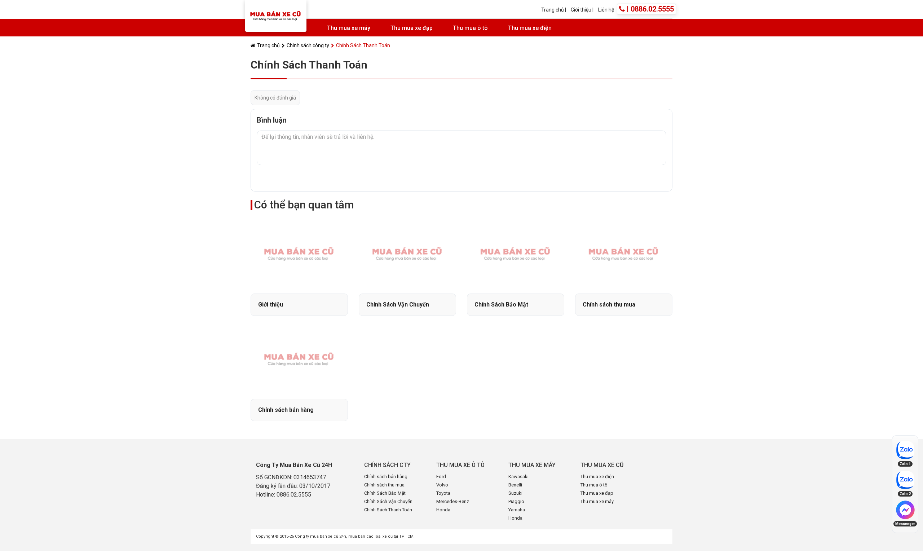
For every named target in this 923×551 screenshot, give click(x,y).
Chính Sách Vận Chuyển (388, 501)
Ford (441, 476)
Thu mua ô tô (470, 28)
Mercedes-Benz (452, 501)
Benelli (515, 485)
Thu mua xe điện (530, 28)
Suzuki (515, 493)
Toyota (443, 493)
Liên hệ (606, 10)
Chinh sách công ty (308, 45)
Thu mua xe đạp (411, 28)
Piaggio (516, 501)
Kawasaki (518, 476)
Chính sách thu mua (384, 485)
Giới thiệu (581, 10)
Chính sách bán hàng (385, 476)
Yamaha (516, 509)
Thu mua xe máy (348, 28)
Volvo (442, 485)
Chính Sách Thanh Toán (388, 509)
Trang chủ (552, 10)
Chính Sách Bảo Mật (385, 493)
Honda (443, 509)
